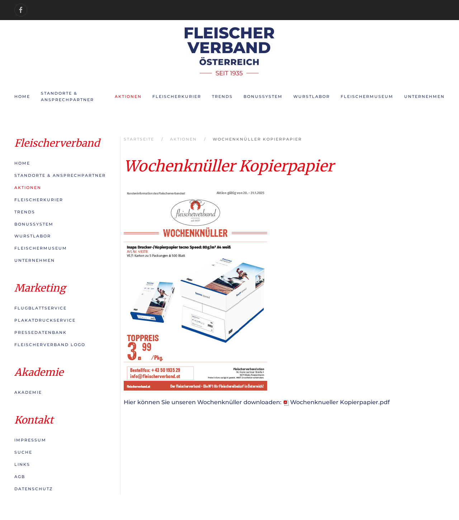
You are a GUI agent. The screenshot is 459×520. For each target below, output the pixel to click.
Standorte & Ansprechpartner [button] (67, 96)
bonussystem (263, 96)
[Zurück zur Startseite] (229, 51)
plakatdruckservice (45, 320)
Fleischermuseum (367, 96)
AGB (19, 476)
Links (22, 464)
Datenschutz (33, 488)
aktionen (128, 96)
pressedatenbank (40, 332)
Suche (23, 452)
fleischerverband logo (49, 344)
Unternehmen (34, 260)
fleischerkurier (176, 96)
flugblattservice (40, 308)
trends (222, 96)
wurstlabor (311, 96)
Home (22, 96)
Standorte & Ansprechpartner (60, 175)
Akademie (28, 392)
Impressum (30, 440)
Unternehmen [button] (424, 96)
